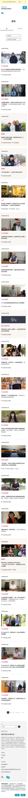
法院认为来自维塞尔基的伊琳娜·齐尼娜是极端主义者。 (13, 430)
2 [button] (10, 712)
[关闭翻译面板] (25, 2)
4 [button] (16, 712)
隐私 (2, 757)
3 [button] (13, 712)
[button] (22, 712)
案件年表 (20, 28)
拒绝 (23, 795)
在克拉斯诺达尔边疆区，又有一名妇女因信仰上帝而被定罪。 (13, 599)
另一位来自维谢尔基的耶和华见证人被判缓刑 (12, 303)
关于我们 (3, 755)
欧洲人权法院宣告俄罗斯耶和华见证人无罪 (10, 769)
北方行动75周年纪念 (5, 771)
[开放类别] (19, 726)
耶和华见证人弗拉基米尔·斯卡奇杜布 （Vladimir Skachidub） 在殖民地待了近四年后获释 (13, 564)
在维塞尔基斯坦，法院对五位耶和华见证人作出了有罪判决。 (13, 104)
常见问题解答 (4, 764)
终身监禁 (3, 766)
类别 (4, 726)
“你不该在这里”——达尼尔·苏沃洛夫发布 (11, 172)
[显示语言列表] (20, 1)
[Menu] (25, 7)
